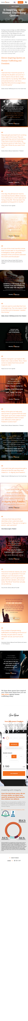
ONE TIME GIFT (14, 744)
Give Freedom (14, 773)
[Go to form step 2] (13, 738)
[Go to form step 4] (24, 738)
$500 (21, 756)
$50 (6, 756)
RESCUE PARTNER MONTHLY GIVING (14, 748)
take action (5, 694)
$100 (14, 756)
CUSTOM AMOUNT (14, 760)
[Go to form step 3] (18, 738)
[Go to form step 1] (7, 738)
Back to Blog (15, 6)
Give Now (20, 2)
